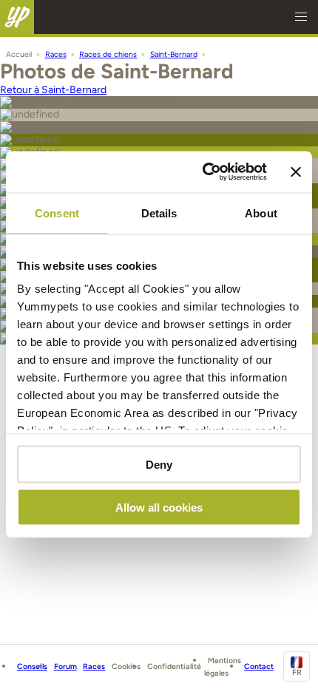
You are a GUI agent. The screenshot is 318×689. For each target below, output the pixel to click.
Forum (65, 666)
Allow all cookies (159, 507)
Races (94, 666)
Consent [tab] (57, 212)
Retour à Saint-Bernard (53, 90)
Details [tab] (159, 212)
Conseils (32, 666)
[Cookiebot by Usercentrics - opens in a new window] (203, 172)
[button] (301, 17)
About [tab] (261, 212)
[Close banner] (296, 171)
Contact (259, 666)
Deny (159, 464)
